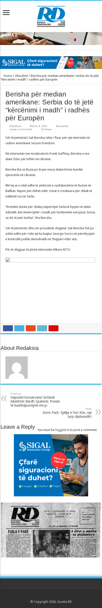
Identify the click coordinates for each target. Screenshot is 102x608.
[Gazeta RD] (51, 15)
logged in (62, 430)
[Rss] (37, 596)
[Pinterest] (51, 596)
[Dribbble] (56, 596)
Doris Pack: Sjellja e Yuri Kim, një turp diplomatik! (67, 413)
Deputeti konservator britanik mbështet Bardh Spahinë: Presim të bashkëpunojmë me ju (35, 399)
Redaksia (15, 126)
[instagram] (65, 596)
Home (7, 76)
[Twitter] (46, 596)
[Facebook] (42, 596)
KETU (66, 249)
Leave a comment (21, 129)
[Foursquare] (60, 596)
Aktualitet (21, 76)
